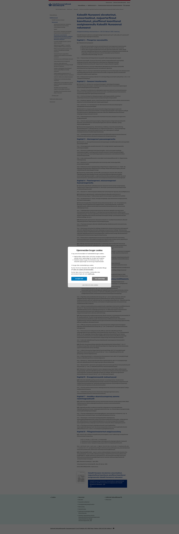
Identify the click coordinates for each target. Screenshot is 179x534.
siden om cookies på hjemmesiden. (83, 269)
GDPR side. (91, 274)
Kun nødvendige (100, 278)
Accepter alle (79, 278)
